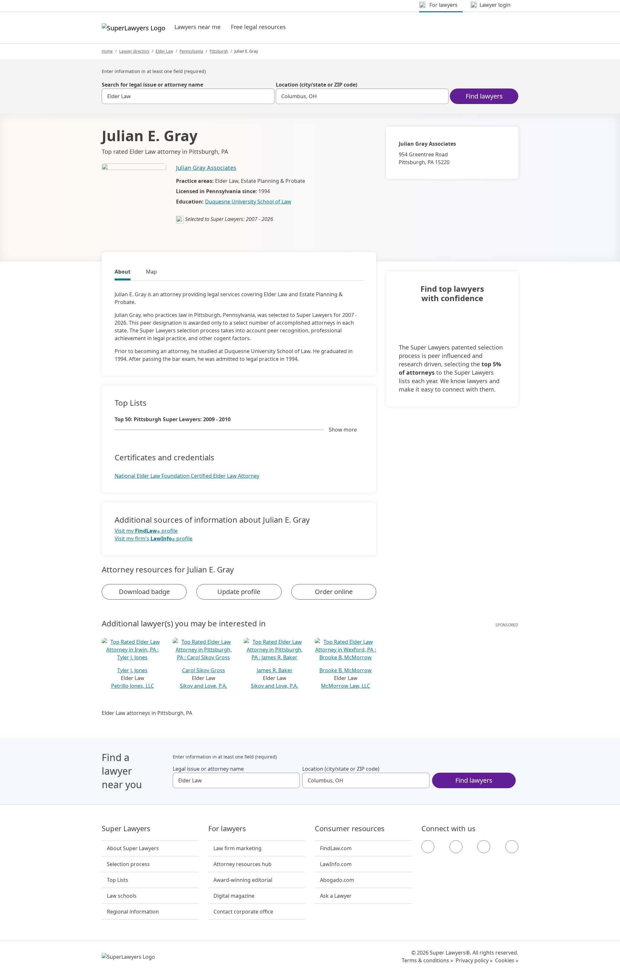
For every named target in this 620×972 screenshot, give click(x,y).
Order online (334, 591)
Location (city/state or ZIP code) (316, 84)
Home (107, 51)
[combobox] (188, 96)
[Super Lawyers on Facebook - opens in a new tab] (427, 846)
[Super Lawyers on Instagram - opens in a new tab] (456, 846)
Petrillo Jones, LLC (132, 685)
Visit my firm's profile (153, 538)
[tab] (122, 272)
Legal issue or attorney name (208, 768)
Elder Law (164, 51)
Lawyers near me (197, 27)
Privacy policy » (474, 960)
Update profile (238, 591)
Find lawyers (484, 96)
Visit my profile (146, 531)
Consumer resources (350, 828)
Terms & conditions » (427, 960)
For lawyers (227, 828)
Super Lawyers (126, 828)
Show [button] (343, 429)
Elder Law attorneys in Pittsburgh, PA (147, 712)
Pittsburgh (219, 51)
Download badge (144, 591)
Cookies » (506, 960)
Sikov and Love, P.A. (203, 685)
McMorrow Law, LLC (345, 685)
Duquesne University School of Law (248, 201)
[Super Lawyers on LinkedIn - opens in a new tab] (511, 846)
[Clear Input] (267, 96)
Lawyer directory (134, 51)
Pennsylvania (191, 51)
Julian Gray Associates (206, 168)
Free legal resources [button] (258, 27)
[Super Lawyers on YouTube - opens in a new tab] (483, 846)
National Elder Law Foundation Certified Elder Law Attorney (187, 475)
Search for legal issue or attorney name (152, 84)
